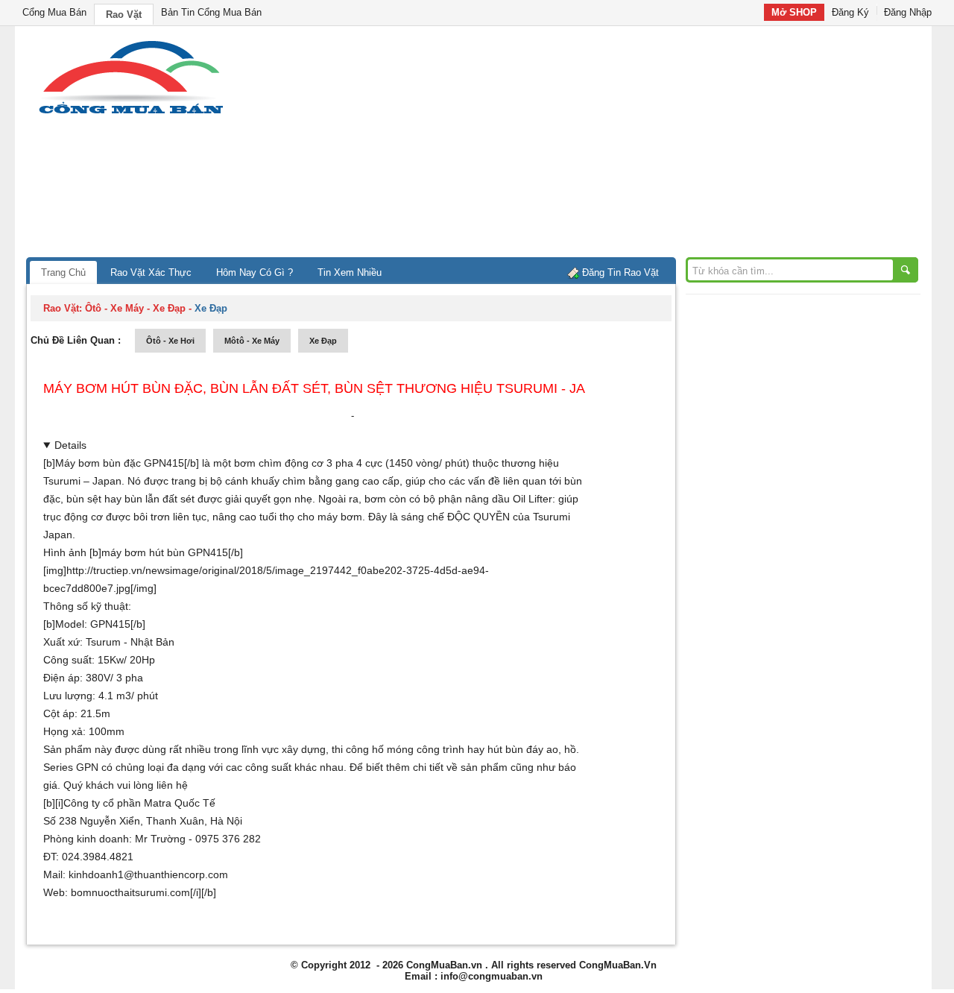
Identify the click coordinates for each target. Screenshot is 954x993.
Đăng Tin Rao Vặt (620, 272)
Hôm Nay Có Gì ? (254, 272)
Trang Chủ (63, 272)
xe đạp (323, 340)
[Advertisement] (603, 145)
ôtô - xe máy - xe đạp (135, 308)
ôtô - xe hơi (170, 340)
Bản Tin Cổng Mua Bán (211, 12)
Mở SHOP (794, 12)
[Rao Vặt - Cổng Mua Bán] (131, 113)
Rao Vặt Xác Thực (151, 272)
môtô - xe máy (251, 340)
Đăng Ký (850, 12)
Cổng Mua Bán (54, 12)
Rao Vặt (124, 14)
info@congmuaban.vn (491, 976)
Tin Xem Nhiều (350, 272)
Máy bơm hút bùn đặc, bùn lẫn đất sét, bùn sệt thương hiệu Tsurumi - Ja (314, 388)
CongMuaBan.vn (444, 965)
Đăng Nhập (908, 12)
